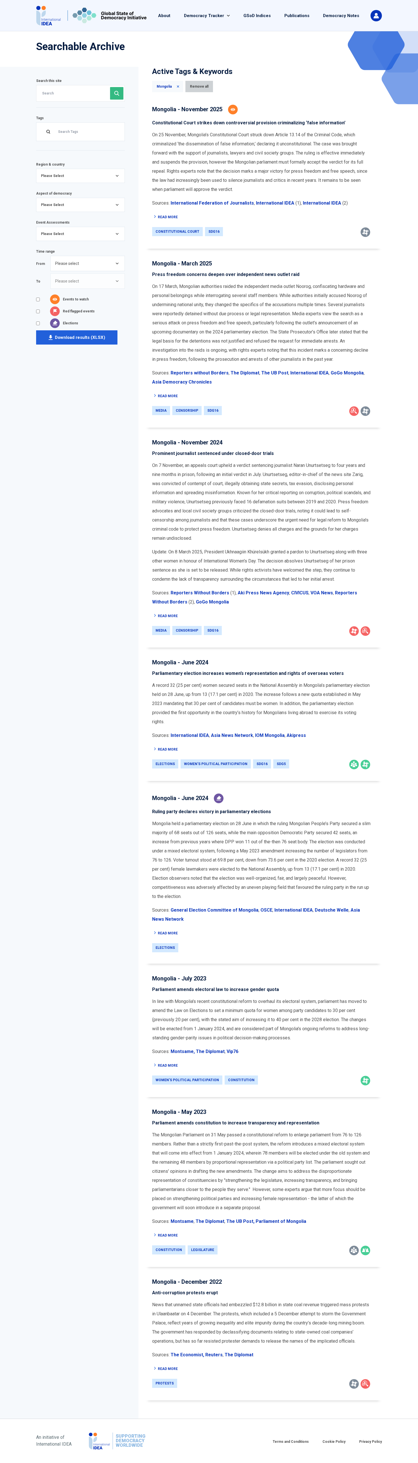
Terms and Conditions (291, 1442)
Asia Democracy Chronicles (182, 382)
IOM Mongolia (270, 735)
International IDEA (190, 735)
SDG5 (281, 764)
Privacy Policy (370, 1442)
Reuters (214, 1354)
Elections (70, 323)
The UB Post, (240, 1221)
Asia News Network (232, 735)
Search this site (49, 81)
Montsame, (183, 1051)
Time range (45, 252)
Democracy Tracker (204, 15)
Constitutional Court (177, 232)
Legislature (202, 1250)
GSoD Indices (257, 15)
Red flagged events (79, 311)
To (38, 281)
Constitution (241, 1080)
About (164, 15)
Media (161, 411)
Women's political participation (215, 764)
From (40, 264)
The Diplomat (210, 1051)
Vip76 (232, 1051)
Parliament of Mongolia (281, 1221)
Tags (40, 118)
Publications (296, 15)
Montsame (182, 1221)
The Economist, (187, 1354)
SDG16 (214, 232)
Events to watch (76, 299)
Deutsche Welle (332, 910)
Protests (165, 1383)
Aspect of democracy (54, 193)
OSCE (266, 910)
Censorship (187, 411)
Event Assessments (53, 222)
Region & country (50, 164)
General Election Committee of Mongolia (214, 910)
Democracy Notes (341, 15)
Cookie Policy (333, 1442)
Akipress (295, 735)
